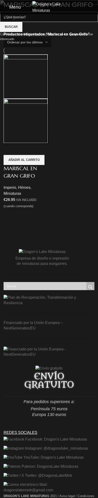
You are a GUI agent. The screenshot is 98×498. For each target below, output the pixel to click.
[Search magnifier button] (90, 287)
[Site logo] (49, 7)
